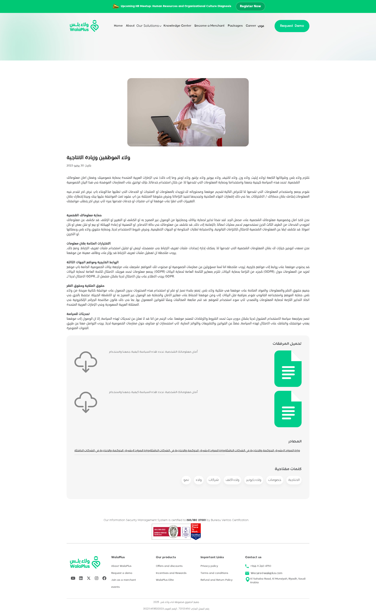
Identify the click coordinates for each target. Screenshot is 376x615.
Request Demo (292, 26)
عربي (261, 26)
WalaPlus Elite (165, 580)
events (115, 587)
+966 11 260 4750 (260, 566)
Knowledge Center (177, 25)
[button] (149, 26)
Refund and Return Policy (216, 580)
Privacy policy (209, 566)
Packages (235, 25)
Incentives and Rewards (171, 573)
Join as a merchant (123, 580)
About (130, 25)
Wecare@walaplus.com (266, 573)
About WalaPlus (121, 566)
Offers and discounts (169, 566)
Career (251, 25)
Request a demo (121, 573)
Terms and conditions (214, 573)
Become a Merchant (209, 25)
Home (118, 25)
